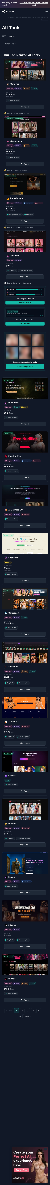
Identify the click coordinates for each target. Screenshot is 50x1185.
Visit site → (25, 277)
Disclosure (44, 20)
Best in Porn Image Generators (18, 113)
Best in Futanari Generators (17, 170)
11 (20, 1016)
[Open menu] (46, 11)
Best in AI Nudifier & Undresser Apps (20, 227)
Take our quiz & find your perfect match (34, 4)
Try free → (25, 107)
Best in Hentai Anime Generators (19, 283)
